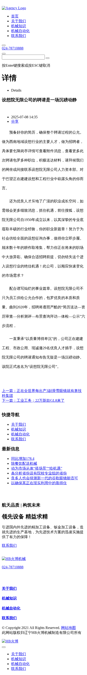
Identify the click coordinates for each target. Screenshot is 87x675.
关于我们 (9, 588)
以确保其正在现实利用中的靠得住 (39, 483)
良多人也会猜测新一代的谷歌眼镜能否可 (44, 478)
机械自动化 (11, 608)
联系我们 (9, 545)
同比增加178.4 (22, 459)
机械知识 (9, 598)
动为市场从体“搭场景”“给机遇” (36, 468)
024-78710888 (12, 48)
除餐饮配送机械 (24, 463)
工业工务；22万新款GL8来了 (40, 400)
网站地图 (68, 628)
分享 (15, 121)
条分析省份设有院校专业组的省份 (39, 473)
